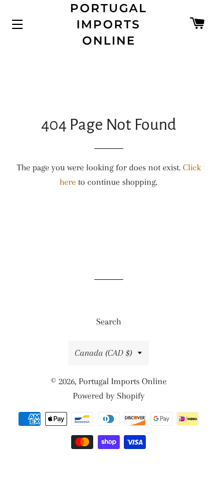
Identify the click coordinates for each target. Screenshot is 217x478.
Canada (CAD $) (103, 353)
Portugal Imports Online (108, 24)
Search (108, 321)
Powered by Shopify (109, 396)
